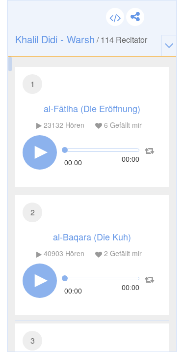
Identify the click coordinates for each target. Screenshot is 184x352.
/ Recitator (81, 39)
